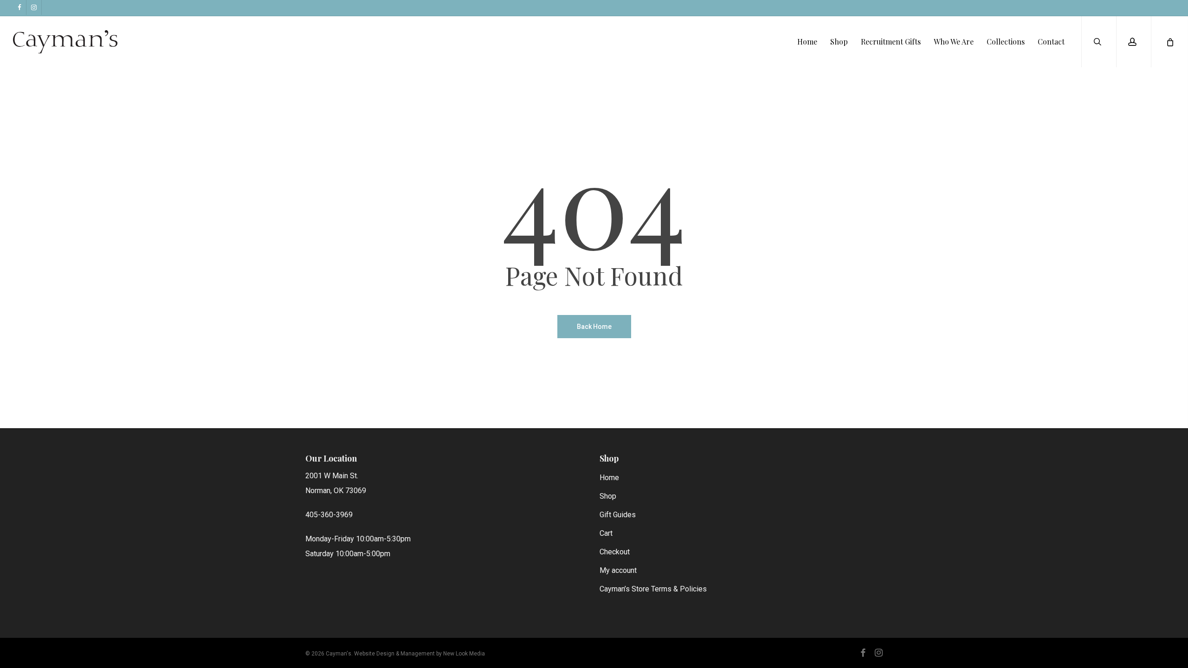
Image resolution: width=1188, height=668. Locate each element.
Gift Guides (618, 514)
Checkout (615, 551)
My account (618, 570)
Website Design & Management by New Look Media (419, 653)
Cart (606, 533)
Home (609, 477)
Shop (608, 496)
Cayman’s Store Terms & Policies (653, 588)
